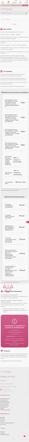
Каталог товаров (4, 404)
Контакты (2, 420)
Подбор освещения (4, 434)
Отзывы (2, 421)
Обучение (2, 431)
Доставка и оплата (4, 405)
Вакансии (2, 417)
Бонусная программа (5, 398)
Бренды (2, 408)
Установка (2, 433)
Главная (2, 2)
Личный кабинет (4, 400)
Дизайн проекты (4, 407)
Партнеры (2, 418)
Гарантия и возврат (4, 401)
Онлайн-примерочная (5, 409)
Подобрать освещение (6, 13)
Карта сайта (3, 424)
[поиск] (21, 13)
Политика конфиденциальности (7, 422)
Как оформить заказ (5, 402)
